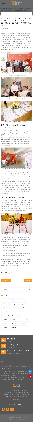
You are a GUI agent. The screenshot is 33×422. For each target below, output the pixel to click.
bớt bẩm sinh (7, 300)
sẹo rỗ (23, 312)
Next (27, 280)
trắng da (15, 319)
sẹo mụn (14, 312)
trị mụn (5, 323)
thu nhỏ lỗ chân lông (9, 315)
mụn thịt (23, 304)
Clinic (5, 304)
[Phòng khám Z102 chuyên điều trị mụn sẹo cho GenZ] (16, 4)
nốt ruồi (6, 308)
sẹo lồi (5, 312)
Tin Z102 (5, 29)
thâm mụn (22, 315)
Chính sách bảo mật (19, 419)
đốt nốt (14, 327)
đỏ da (5, 327)
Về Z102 (10, 419)
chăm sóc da (19, 300)
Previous (7, 280)
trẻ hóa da (26, 319)
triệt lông (6, 319)
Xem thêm (16, 399)
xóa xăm (23, 323)
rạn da (14, 308)
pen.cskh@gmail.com (14, 345)
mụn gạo (14, 304)
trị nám (14, 323)
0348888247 (11, 339)
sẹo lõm (23, 308)
